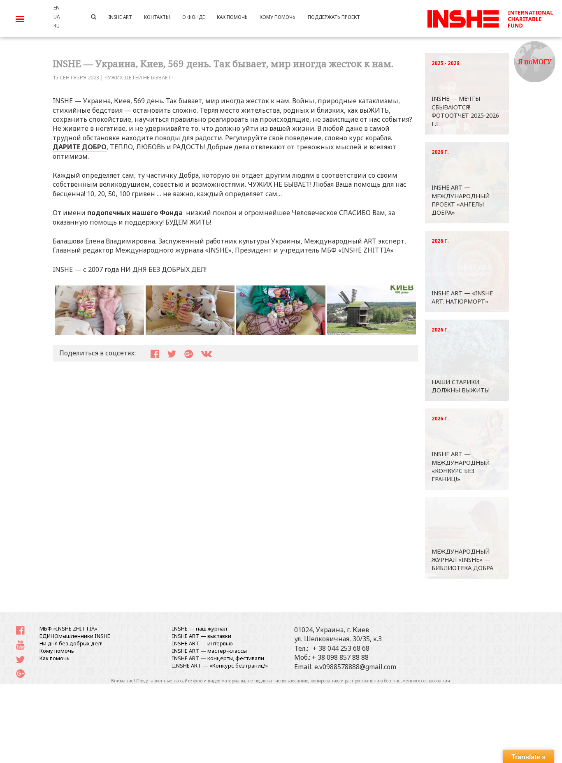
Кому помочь (56, 650)
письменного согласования (421, 681)
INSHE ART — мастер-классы (209, 650)
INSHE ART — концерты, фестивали (218, 658)
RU (56, 25)
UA (56, 16)
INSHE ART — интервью (202, 643)
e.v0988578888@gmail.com (355, 666)
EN (56, 7)
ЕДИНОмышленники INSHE (74, 636)
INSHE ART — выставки (201, 636)
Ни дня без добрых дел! (70, 643)
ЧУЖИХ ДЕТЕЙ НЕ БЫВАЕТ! (139, 77)
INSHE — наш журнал (199, 628)
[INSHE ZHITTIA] (490, 17)
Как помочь (54, 658)
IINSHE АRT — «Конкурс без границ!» (220, 665)
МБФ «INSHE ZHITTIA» (68, 628)
